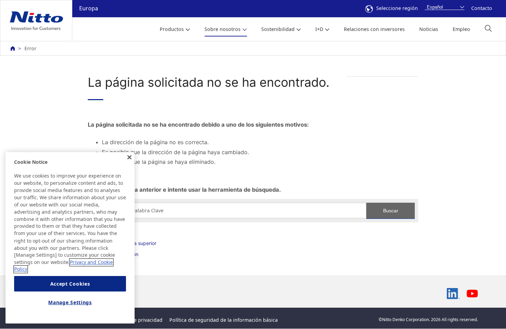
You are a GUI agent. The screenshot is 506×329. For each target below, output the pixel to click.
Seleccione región (397, 8)
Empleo (461, 29)
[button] (488, 28)
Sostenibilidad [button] (278, 29)
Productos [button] (172, 29)
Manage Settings (70, 302)
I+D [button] (319, 29)
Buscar (390, 210)
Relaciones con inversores (374, 29)
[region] (70, 237)
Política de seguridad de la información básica (223, 320)
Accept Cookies (70, 283)
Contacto (481, 8)
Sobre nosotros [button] (222, 29)
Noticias (428, 29)
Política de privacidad (137, 320)
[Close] (129, 157)
